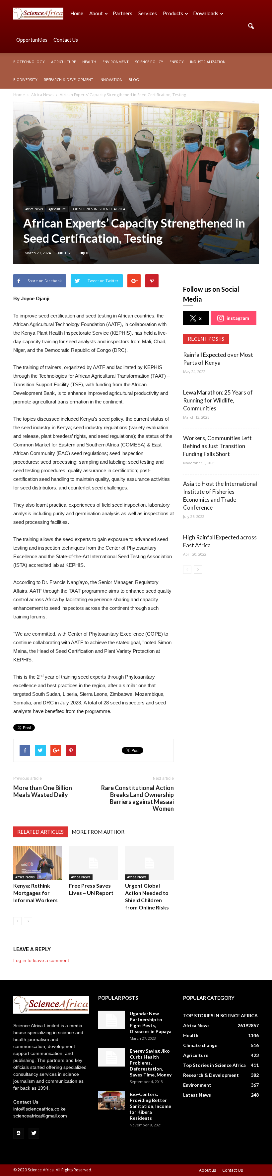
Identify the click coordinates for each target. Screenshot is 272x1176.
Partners (122, 13)
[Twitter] (34, 1133)
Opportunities (31, 40)
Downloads (205, 13)
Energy (177, 61)
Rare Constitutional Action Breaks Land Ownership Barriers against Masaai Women (137, 798)
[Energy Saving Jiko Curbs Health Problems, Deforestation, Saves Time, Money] (111, 1057)
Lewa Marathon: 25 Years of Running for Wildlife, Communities (218, 400)
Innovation (111, 79)
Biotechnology (29, 61)
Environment (115, 61)
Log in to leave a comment (41, 960)
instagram (238, 318)
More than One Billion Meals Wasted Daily (42, 791)
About (96, 13)
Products (173, 13)
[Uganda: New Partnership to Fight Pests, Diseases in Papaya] (111, 1020)
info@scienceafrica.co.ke (39, 1109)
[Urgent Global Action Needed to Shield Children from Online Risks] (149, 863)
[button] (251, 26)
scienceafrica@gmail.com (40, 1115)
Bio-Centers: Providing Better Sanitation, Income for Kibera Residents (150, 1106)
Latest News (197, 1095)
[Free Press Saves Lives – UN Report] (93, 863)
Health (89, 61)
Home (76, 13)
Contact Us (65, 40)
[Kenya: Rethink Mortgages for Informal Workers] (37, 863)
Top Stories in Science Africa (214, 1065)
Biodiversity (25, 79)
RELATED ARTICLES (40, 832)
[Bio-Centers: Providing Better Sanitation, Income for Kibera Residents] (111, 1100)
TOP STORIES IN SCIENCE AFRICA (98, 209)
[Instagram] (18, 1133)
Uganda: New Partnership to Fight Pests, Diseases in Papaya (150, 1022)
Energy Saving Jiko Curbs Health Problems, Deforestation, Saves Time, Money (150, 1062)
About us (207, 1170)
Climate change (200, 1045)
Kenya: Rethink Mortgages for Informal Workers (35, 892)
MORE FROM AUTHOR (98, 832)
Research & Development (68, 79)
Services (147, 13)
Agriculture (63, 61)
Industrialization (208, 61)
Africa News (34, 209)
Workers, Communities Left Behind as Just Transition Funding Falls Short (217, 446)
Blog (134, 79)
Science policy (149, 61)
